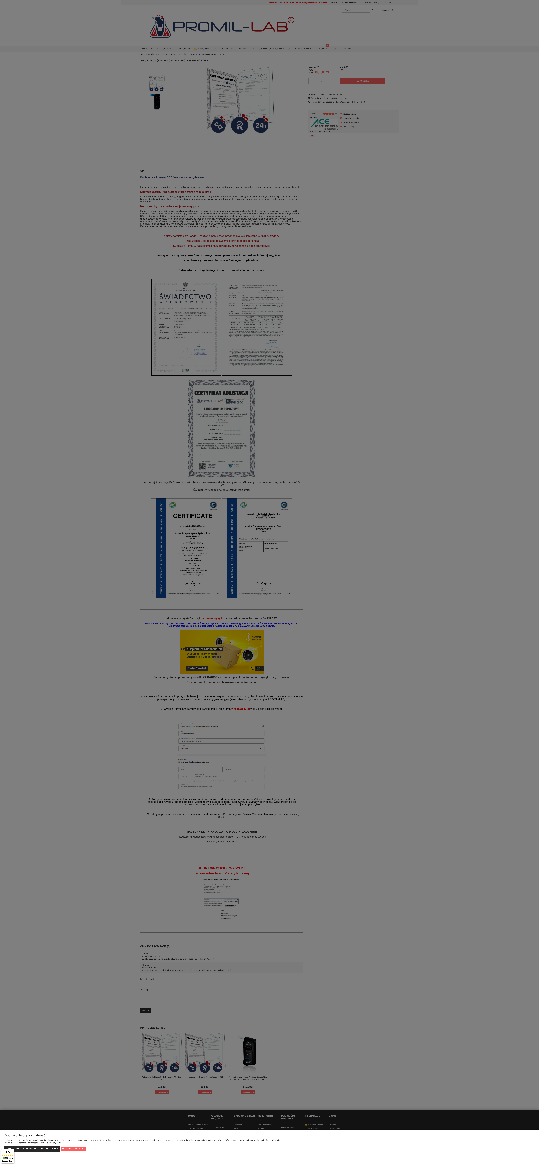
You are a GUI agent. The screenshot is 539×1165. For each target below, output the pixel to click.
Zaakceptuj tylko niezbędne (21, 1149)
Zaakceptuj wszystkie (73, 1149)
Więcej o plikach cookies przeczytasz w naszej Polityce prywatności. (34, 1143)
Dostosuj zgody (49, 1149)
